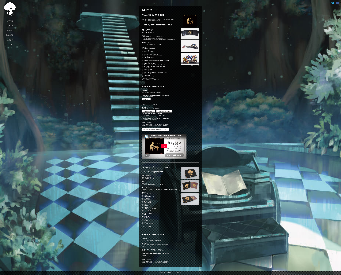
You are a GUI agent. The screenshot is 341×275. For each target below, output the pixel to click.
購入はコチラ (146, 99)
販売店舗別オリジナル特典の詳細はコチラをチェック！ (155, 129)
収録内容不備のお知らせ (149, 111)
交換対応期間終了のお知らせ (164, 111)
